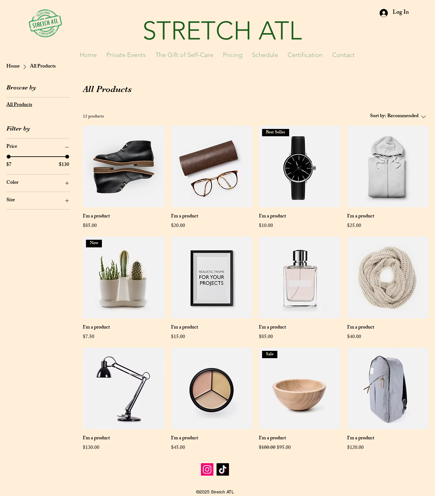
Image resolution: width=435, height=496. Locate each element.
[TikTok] (223, 469)
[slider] (8, 156)
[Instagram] (207, 469)
